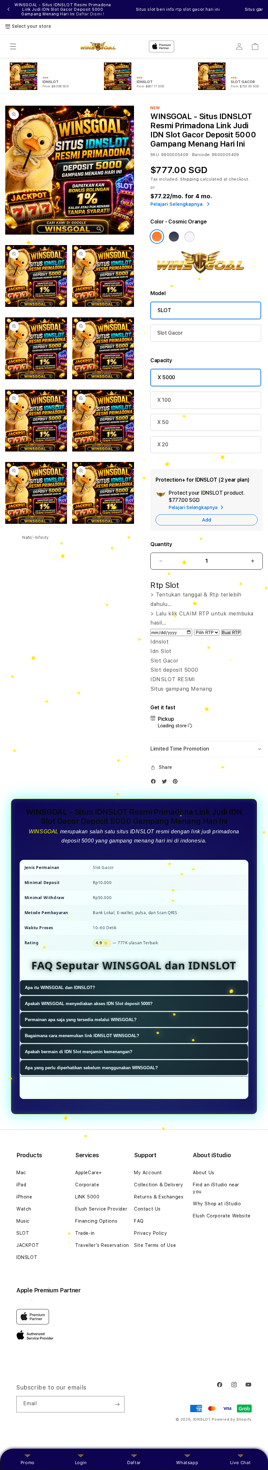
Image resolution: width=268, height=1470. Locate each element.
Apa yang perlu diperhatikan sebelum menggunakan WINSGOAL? (91, 1067)
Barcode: (201, 154)
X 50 (163, 422)
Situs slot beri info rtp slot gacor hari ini (178, 9)
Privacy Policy (150, 1233)
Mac (21, 1172)
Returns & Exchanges (158, 1196)
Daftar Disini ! (90, 14)
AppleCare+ (88, 1172)
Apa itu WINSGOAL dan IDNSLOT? (60, 987)
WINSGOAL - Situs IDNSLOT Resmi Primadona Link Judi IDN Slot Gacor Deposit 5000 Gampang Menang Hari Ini (62, 9)
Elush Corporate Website (222, 1215)
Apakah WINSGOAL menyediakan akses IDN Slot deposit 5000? (89, 1003)
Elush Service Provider (101, 1209)
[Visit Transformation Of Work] (206, 275)
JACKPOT (27, 1245)
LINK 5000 (87, 1196)
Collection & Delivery (158, 1184)
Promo (28, 1462)
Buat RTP (231, 632)
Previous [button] (8, 9)
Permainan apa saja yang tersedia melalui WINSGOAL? (81, 1019)
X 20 (162, 444)
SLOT (164, 310)
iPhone (24, 1196)
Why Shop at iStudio (217, 1203)
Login (81, 1462)
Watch (23, 1209)
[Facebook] (154, 783)
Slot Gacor (170, 333)
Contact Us (147, 1209)
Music (23, 1221)
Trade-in (85, 1233)
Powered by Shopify (232, 1419)
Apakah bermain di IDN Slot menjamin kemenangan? (78, 1051)
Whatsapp (187, 1462)
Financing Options (96, 1221)
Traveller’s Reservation (102, 1245)
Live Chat (240, 1462)
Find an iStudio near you (216, 1188)
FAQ (139, 1221)
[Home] (100, 46)
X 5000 (166, 377)
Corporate (87, 1184)
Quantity (161, 544)
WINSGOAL (44, 831)
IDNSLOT (26, 1257)
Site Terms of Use (155, 1245)
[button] (13, 46)
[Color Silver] (189, 236)
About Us (203, 1172)
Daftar (134, 1462)
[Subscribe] (117, 1404)
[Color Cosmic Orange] (156, 236)
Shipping (189, 179)
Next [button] (259, 9)
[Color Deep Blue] (174, 236)
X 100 (164, 400)
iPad (21, 1184)
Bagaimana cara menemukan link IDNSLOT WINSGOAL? (82, 1035)
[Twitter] (166, 783)
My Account (148, 1172)
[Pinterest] (176, 783)
